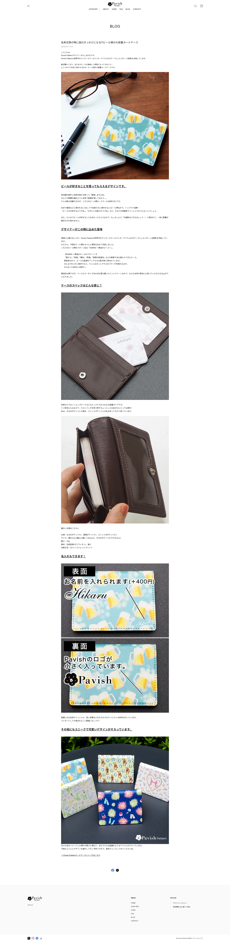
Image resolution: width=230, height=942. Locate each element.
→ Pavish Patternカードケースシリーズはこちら (80, 855)
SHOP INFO (135, 906)
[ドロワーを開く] (28, 6)
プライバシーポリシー (180, 903)
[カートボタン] (201, 6)
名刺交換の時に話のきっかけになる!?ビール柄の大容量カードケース (99, 42)
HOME (133, 903)
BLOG (128, 9)
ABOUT (106, 9)
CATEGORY (93, 9)
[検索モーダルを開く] (195, 6)
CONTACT (137, 9)
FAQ (121, 9)
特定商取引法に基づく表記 (181, 907)
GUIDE (114, 9)
